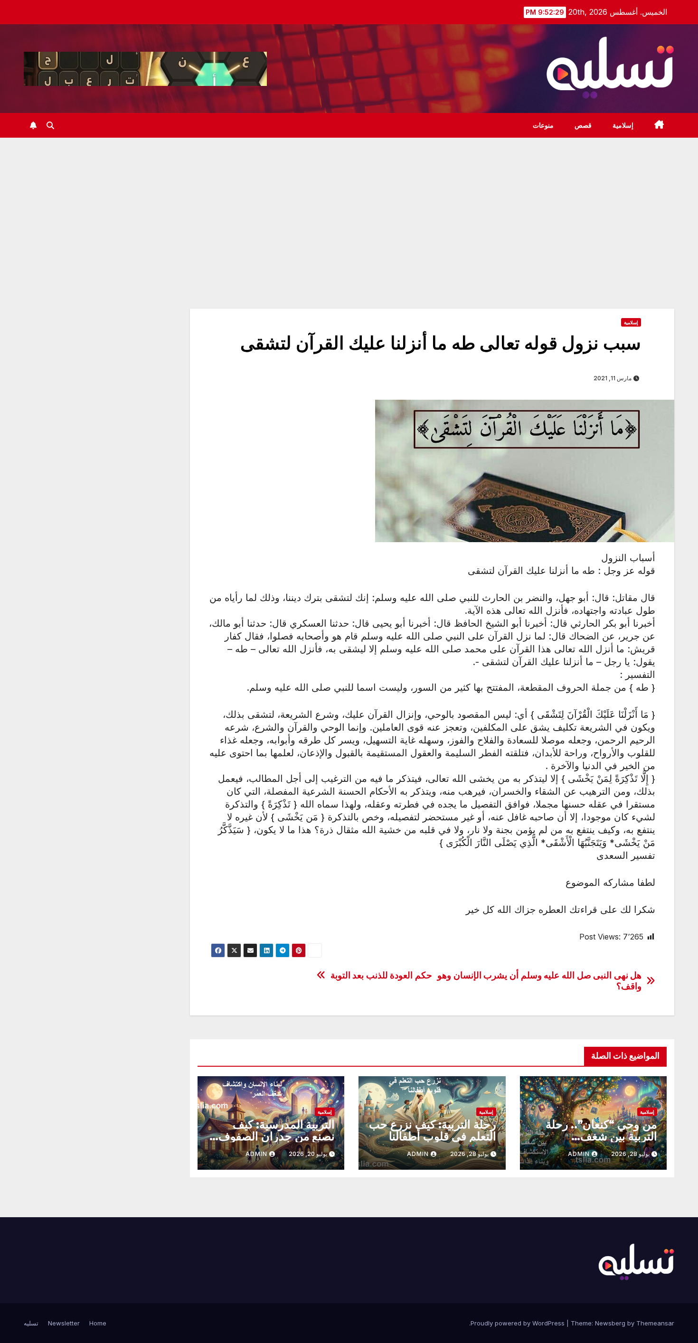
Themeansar (655, 1323)
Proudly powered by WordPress (518, 1323)
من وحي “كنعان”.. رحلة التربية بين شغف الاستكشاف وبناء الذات (601, 1136)
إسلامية (623, 125)
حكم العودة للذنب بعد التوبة (381, 975)
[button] (50, 125)
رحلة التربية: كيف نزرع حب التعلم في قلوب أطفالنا (432, 1130)
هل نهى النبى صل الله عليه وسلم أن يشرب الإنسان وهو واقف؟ (539, 981)
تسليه (31, 1323)
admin (579, 1153)
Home (97, 1323)
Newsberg (610, 1323)
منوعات (543, 125)
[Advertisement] (349, 208)
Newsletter (64, 1323)
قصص (583, 125)
